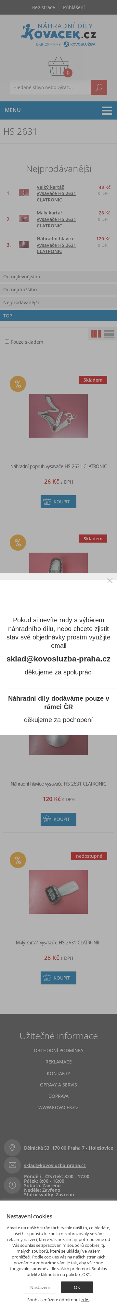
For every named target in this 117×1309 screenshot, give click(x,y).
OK (77, 1287)
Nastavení (40, 1287)
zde (85, 1300)
